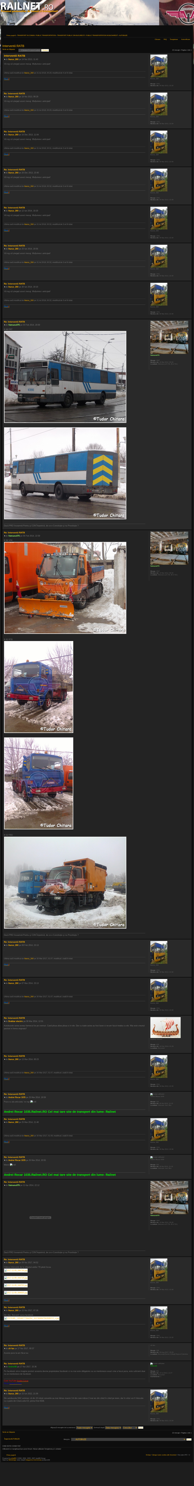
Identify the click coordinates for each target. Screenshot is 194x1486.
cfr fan (11, 1348)
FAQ (165, 39)
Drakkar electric (15, 1021)
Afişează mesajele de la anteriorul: (63, 1427)
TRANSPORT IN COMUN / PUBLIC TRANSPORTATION (36, 35)
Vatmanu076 (14, 325)
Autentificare (185, 39)
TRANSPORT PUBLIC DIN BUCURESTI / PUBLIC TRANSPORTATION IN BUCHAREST (87, 35)
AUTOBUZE (123, 35)
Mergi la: (67, 1439)
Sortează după (99, 1427)
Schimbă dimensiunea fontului (188, 35)
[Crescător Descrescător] (133, 1427)
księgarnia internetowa (34, 1460)
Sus (189, 89)
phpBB (13, 1458)
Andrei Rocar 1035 (16, 1097)
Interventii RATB (13, 46)
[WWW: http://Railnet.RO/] (151, 367)
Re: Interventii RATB (14, 93)
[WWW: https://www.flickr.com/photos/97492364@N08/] (151, 1380)
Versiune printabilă (183, 35)
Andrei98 (12, 1367)
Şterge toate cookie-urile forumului (164, 1455)
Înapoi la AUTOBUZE (12, 1439)
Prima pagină (11, 35)
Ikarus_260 (13, 59)
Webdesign (12, 1460)
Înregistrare (174, 39)
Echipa (148, 1455)
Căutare (157, 39)
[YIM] (151, 1109)
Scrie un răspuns (8, 49)
